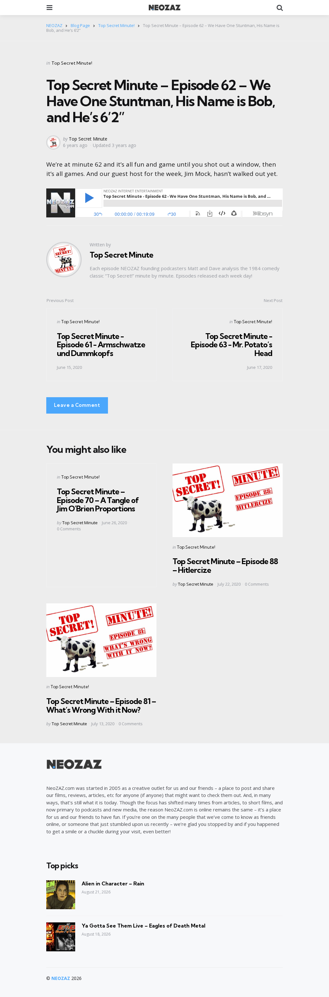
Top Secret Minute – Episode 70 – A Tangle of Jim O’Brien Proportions (98, 500)
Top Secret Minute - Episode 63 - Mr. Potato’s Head (231, 344)
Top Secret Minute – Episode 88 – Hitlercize (225, 565)
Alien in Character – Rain (113, 883)
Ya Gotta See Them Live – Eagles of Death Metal (143, 925)
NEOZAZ (60, 978)
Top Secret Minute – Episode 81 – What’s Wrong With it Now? (101, 705)
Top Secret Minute (88, 139)
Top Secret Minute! (71, 63)
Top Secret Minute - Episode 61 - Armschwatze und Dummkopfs (101, 344)
